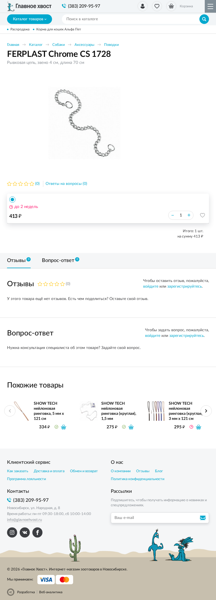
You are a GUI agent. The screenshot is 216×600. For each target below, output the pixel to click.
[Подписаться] (203, 517)
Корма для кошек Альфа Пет (58, 29)
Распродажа (20, 29)
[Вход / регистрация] (143, 6)
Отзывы (142, 471)
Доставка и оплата (49, 471)
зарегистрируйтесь (184, 286)
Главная (13, 45)
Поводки (111, 45)
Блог (159, 471)
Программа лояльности (26, 479)
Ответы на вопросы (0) (66, 184)
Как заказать (17, 471)
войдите (150, 286)
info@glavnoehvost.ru (24, 520)
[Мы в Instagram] (12, 532)
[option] (84, 123)
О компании (120, 471)
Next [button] (206, 411)
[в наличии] (63, 427)
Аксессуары (84, 45)
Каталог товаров (28, 19)
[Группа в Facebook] (37, 532)
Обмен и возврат (84, 471)
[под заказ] (198, 427)
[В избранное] (202, 215)
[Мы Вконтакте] (25, 532)
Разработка (26, 592)
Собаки (58, 45)
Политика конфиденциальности (137, 479)
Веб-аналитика (50, 592)
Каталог (35, 45)
